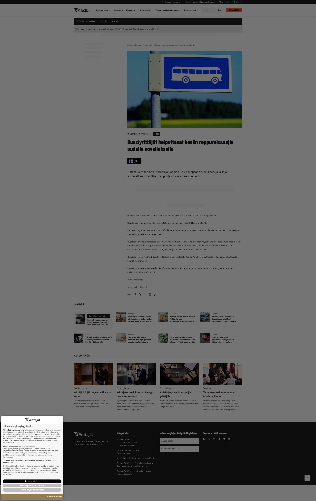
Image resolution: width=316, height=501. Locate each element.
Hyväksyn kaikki (32, 481)
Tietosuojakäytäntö (54, 497)
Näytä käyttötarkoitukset (32, 490)
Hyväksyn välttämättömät (32, 485)
